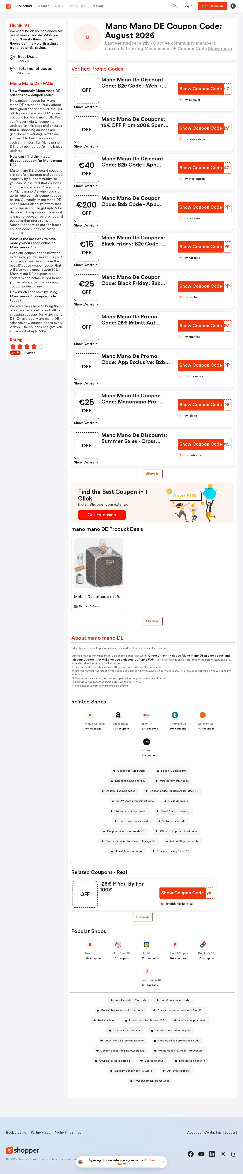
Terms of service (70, 1159)
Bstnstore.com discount (133, 821)
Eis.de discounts (178, 801)
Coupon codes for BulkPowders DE (122, 1050)
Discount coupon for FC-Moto (133, 1071)
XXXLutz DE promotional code (178, 831)
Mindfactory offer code (174, 781)
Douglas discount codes (120, 791)
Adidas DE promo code (184, 841)
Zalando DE (205, 723)
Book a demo (16, 1132)
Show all (152, 473)
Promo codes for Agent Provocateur (181, 1050)
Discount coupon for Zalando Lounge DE (130, 841)
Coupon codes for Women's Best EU (180, 1010)
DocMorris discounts (192, 1061)
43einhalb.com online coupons (173, 1030)
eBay (145, 723)
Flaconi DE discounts (174, 771)
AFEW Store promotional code (135, 801)
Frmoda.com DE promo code (152, 1081)
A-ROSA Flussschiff (97, 723)
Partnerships (40, 1132)
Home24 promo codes (128, 851)
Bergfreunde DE (152, 980)
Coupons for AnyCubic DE (173, 851)
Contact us (213, 1132)
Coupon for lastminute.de (114, 1061)
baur (88, 953)
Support (231, 1132)
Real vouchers (106, 1020)
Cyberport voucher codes (130, 811)
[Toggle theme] (233, 6)
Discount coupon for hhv (130, 781)
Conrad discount (154, 1061)
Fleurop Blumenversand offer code (122, 1010)
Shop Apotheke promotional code (178, 1040)
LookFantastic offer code (130, 1000)
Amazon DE (120, 723)
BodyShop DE (121, 953)
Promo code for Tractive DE (146, 1020)
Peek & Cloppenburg (183, 953)
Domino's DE (206, 953)
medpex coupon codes (192, 1020)
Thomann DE (178, 723)
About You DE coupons (175, 811)
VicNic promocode (173, 821)
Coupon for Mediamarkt (132, 771)
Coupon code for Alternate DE (126, 831)
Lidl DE (146, 953)
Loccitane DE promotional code (124, 1040)
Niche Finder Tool (68, 1132)
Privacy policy (47, 1159)
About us (194, 1132)
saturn (146, 750)
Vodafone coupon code (175, 1000)
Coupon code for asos (126, 1030)
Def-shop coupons (178, 1071)
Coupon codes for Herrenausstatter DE (174, 791)
